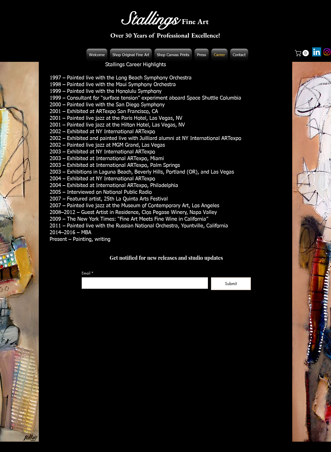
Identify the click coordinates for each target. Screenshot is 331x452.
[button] (302, 53)
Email (87, 273)
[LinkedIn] (316, 51)
